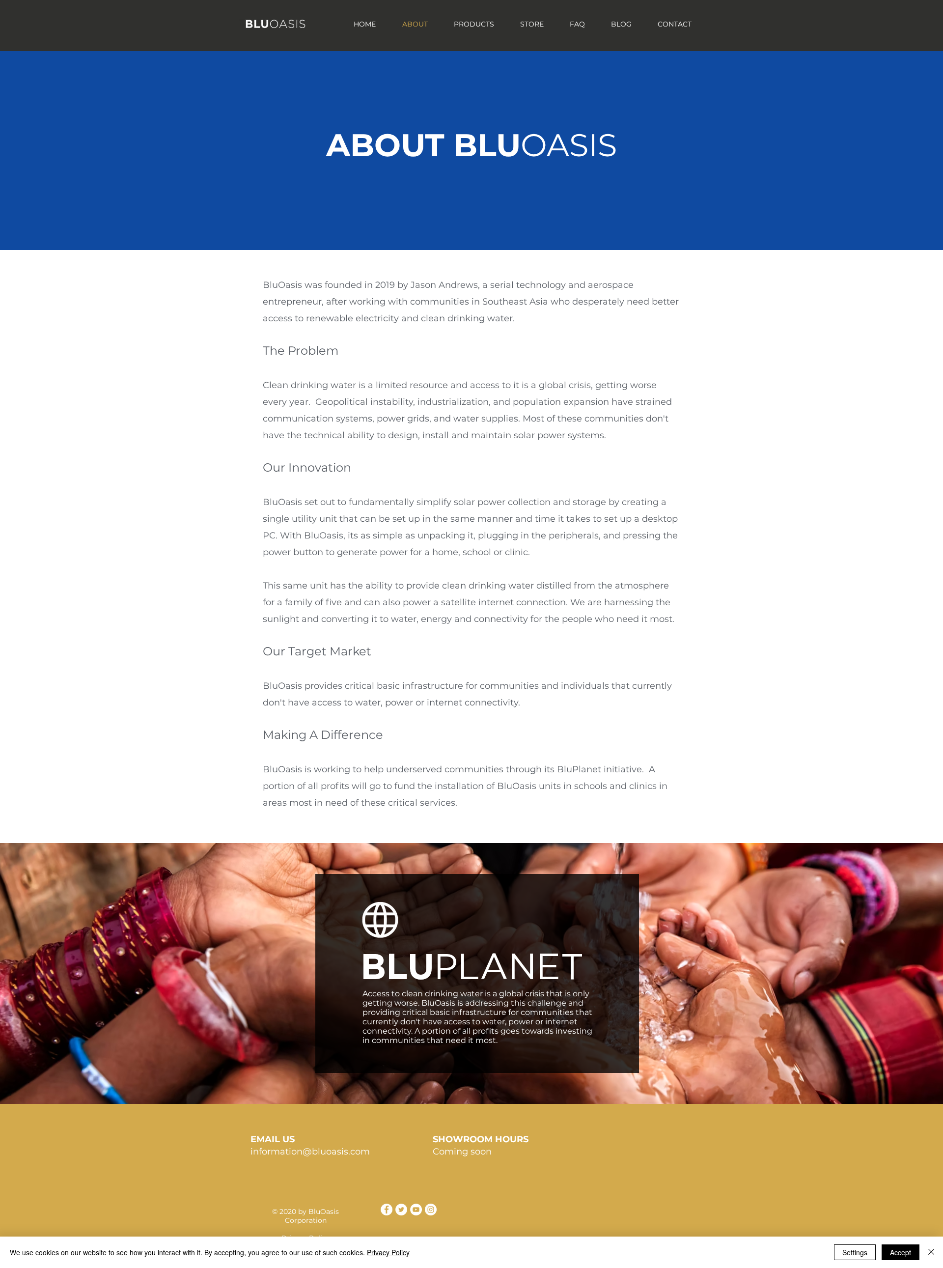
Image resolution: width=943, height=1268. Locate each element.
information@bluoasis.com (310, 1151)
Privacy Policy (388, 1252)
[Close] (931, 1252)
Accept (900, 1252)
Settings (854, 1252)
